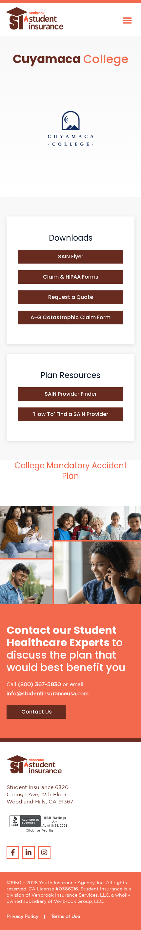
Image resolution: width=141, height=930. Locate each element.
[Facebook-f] (13, 852)
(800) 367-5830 (39, 684)
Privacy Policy (22, 917)
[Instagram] (44, 852)
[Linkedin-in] (28, 852)
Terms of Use (65, 917)
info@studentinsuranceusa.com (48, 693)
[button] (127, 20)
